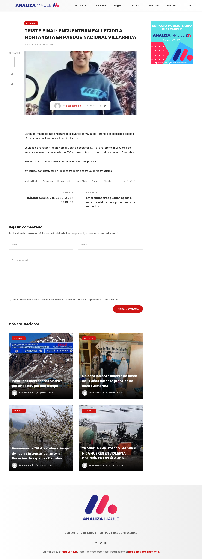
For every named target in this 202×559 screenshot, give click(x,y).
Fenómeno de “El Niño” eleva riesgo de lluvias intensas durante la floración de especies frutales (40, 453)
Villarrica (108, 181)
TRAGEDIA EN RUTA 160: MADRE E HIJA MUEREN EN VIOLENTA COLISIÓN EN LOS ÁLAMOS (109, 453)
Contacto (71, 533)
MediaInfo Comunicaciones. (144, 551)
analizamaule (73, 105)
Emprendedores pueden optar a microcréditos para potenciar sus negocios (110, 202)
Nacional (101, 5)
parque (95, 181)
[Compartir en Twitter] (12, 84)
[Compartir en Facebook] (12, 75)
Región (118, 5)
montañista (81, 181)
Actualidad (80, 5)
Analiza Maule (31, 181)
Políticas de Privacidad (121, 533)
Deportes (153, 5)
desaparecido (64, 181)
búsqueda (48, 181)
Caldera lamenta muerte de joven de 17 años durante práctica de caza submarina (109, 381)
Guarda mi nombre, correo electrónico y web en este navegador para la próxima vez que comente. (66, 299)
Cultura (135, 5)
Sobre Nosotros (92, 533)
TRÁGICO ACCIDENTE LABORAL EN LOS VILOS (49, 200)
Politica (171, 5)
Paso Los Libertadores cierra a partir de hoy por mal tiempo (37, 383)
